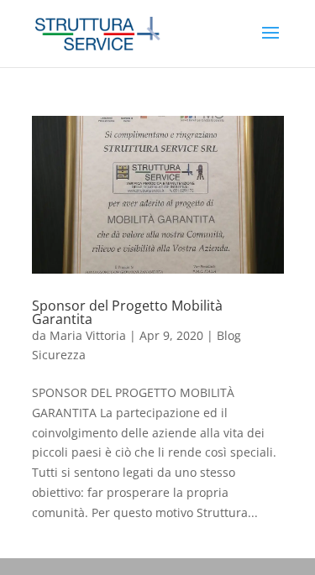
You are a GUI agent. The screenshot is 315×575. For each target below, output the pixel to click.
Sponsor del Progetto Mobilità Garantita (127, 312)
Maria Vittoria (88, 335)
